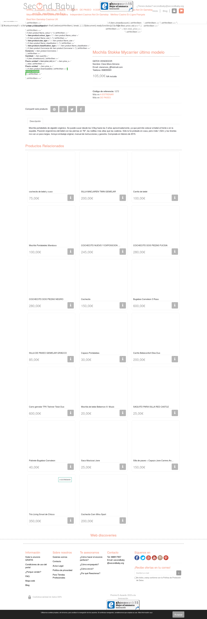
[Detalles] (70, 198)
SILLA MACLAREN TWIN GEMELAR (98, 191)
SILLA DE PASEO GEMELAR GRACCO (48, 352)
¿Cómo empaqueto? (89, 564)
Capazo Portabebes (90, 352)
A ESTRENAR (107, 94)
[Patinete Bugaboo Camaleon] (51, 440)
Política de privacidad (62, 570)
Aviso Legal (58, 565)
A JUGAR (40, 9)
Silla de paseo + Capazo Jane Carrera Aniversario (153, 460)
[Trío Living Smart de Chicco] (51, 494)
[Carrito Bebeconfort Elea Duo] (155, 332)
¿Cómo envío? (87, 568)
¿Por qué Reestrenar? (90, 573)
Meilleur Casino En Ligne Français (128, 14)
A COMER (72, 9)
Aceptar (178, 614)
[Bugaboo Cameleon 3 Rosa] (155, 279)
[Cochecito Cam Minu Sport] (103, 494)
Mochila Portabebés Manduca (42, 245)
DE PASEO (85, 9)
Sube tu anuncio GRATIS (32, 558)
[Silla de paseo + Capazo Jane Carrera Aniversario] (155, 440)
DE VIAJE (52, 9)
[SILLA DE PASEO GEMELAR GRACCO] (51, 332)
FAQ (27, 576)
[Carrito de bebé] (155, 171)
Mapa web (30, 580)
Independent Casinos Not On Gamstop (89, 14)
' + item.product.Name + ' (36, 25)
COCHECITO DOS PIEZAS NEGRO (46, 299)
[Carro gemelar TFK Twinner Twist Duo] (51, 386)
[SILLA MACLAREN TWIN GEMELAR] (103, 171)
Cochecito (85, 299)
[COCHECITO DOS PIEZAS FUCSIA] (155, 225)
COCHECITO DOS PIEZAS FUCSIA (150, 245)
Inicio (155, 11)
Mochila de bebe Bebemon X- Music (97, 406)
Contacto (57, 561)
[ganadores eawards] (116, 6)
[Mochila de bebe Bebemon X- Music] (103, 386)
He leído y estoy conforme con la (158, 578)
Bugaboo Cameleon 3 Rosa (146, 299)
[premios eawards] (123, 604)
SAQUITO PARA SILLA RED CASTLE (151, 406)
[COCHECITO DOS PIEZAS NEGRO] (51, 279)
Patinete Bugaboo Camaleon (42, 460)
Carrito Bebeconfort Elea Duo (146, 352)
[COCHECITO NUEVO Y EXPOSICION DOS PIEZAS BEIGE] (103, 225)
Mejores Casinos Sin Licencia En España (47, 14)
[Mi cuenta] (174, 10)
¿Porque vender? (33, 571)
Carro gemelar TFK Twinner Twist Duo (46, 406)
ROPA (62, 9)
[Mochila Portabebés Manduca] (51, 225)
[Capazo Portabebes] (103, 332)
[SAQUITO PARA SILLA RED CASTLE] (155, 386)
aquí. (151, 612)
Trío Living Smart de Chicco (41, 514)
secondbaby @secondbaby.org (116, 561)
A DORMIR (98, 9)
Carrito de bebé (140, 191)
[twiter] (143, 557)
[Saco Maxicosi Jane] (103, 440)
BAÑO (29, 9)
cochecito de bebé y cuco (41, 191)
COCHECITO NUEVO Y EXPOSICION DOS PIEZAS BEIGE (101, 245)
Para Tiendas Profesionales (59, 576)
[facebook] (137, 557)
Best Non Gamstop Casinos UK (42, 19)
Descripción (35, 121)
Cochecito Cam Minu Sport (93, 514)
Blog (165, 11)
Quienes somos (60, 556)
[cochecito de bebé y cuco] (51, 171)
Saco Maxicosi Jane (90, 460)
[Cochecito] (103, 279)
